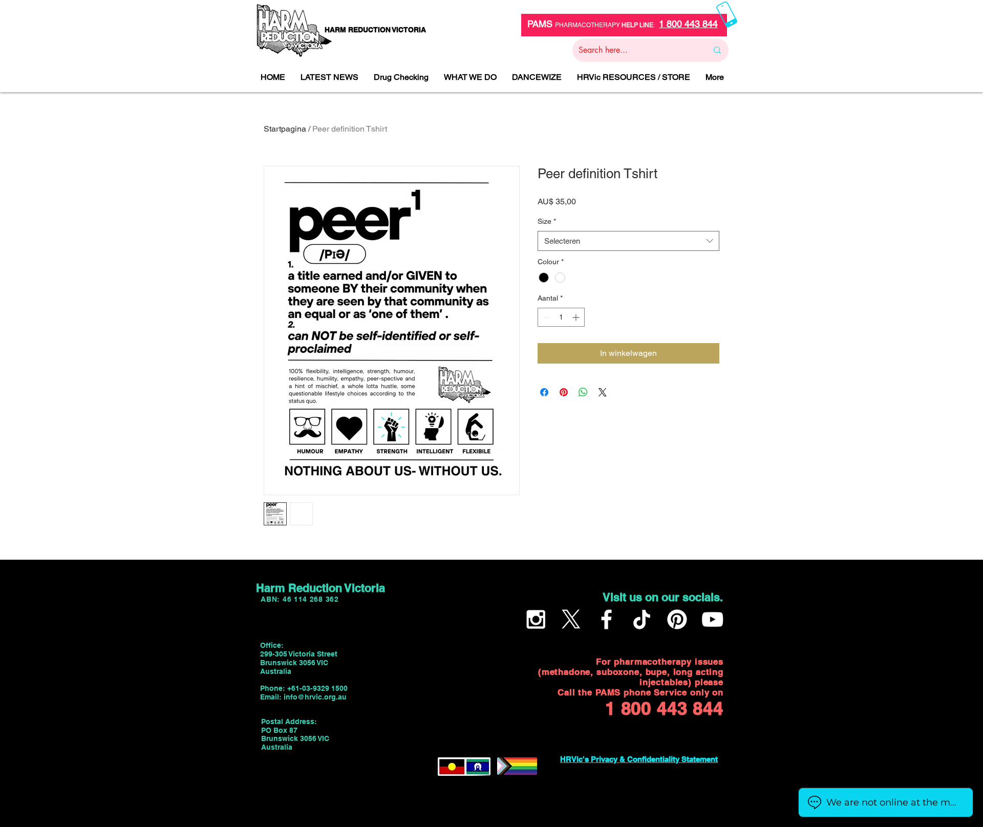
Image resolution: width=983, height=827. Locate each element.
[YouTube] (712, 619)
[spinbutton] (561, 317)
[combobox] (628, 241)
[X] (571, 619)
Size (547, 221)
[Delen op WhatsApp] (583, 392)
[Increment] (576, 317)
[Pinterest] (677, 619)
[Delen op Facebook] (544, 392)
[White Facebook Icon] (606, 619)
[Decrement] (545, 317)
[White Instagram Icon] (536, 619)
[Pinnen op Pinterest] (564, 392)
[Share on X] (602, 392)
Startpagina (285, 129)
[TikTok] (642, 619)
